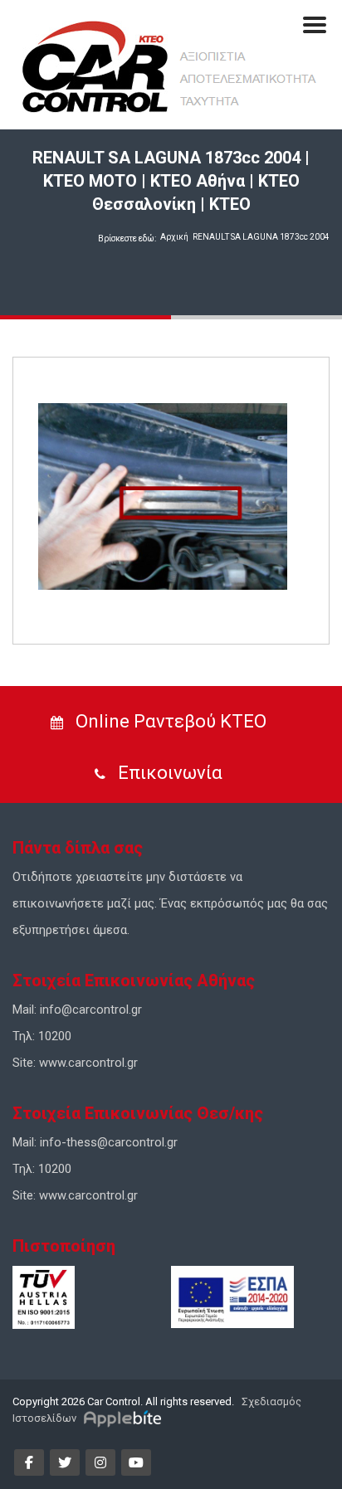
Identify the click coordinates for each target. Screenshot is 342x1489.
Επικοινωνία (168, 772)
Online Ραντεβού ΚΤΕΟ (168, 721)
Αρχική (174, 236)
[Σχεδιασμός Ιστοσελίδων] (124, 1418)
